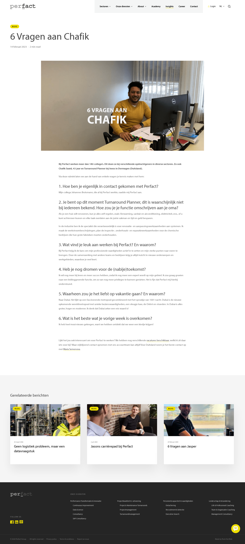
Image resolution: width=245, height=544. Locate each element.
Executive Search (172, 514)
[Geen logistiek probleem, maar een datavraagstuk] (45, 434)
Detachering (171, 506)
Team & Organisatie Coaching (223, 510)
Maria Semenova (71, 349)
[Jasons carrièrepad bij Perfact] (122, 434)
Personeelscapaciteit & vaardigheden (178, 501)
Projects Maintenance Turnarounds (133, 506)
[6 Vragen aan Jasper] (199, 434)
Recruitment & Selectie (175, 510)
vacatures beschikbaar (157, 340)
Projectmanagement (128, 510)
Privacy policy (51, 539)
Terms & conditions (67, 539)
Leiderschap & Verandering (219, 501)
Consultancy (78, 514)
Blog (14, 26)
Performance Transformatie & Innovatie (85, 501)
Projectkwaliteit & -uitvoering (129, 501)
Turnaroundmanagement (130, 514)
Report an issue (83, 539)
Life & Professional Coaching (222, 506)
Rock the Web (227, 539)
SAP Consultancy (79, 519)
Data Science (78, 510)
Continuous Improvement (83, 506)
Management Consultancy (221, 514)
